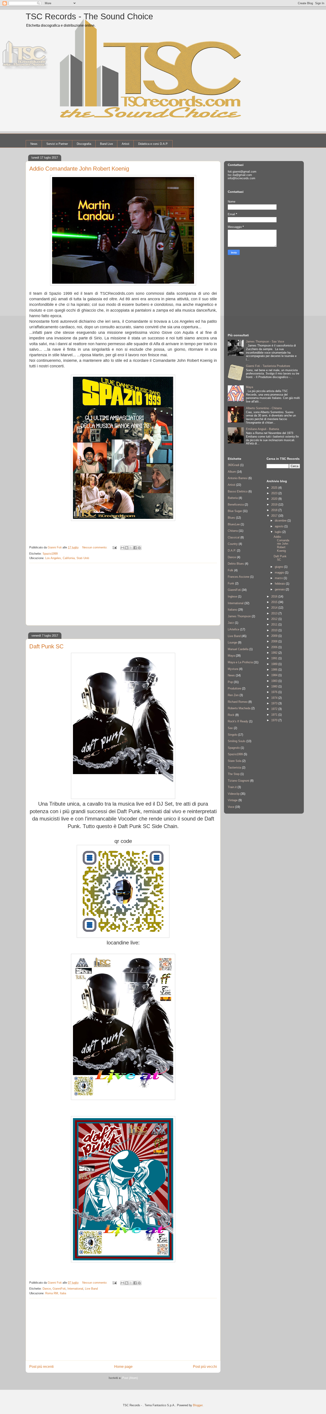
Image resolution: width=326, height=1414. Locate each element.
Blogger (197, 1405)
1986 (274, 669)
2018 (274, 510)
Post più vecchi (205, 1366)
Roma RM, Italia (55, 1293)
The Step (234, 774)
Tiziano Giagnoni (238, 780)
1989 (274, 664)
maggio (280, 572)
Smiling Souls (236, 741)
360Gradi (233, 465)
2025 (274, 487)
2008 (274, 641)
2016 (274, 596)
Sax (230, 728)
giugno (279, 566)
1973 (274, 703)
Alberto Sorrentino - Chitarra (264, 408)
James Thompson (239, 616)
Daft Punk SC (46, 646)
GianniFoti (59, 1288)
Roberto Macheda (239, 708)
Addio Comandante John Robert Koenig (79, 168)
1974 (274, 697)
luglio (278, 532)
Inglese (232, 596)
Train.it (232, 787)
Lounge (232, 642)
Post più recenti (41, 1366)
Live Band (91, 1288)
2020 (274, 498)
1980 (274, 686)
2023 (274, 493)
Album (232, 471)
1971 (274, 714)
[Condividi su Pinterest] (139, 548)
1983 (274, 681)
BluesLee (234, 524)
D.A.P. (232, 550)
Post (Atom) (130, 1378)
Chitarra (233, 530)
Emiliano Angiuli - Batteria (262, 429)
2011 (274, 624)
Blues (231, 517)
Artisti (125, 143)
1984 (274, 675)
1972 (274, 709)
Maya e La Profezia (240, 662)
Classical (234, 537)
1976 (274, 692)
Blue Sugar (235, 511)
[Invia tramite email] (122, 548)
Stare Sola (234, 761)
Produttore (234, 688)
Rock (231, 715)
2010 (274, 630)
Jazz (231, 622)
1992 (274, 652)
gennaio (280, 589)
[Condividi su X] (131, 548)
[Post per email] (114, 547)
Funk (231, 583)
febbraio (280, 583)
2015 (274, 602)
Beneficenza (236, 504)
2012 (274, 619)
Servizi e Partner (57, 143)
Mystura (233, 669)
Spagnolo (234, 747)
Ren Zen (233, 695)
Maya (249, 387)
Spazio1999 (50, 553)
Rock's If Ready (238, 721)
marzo (279, 578)
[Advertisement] (123, 594)
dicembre (281, 520)
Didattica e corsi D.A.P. (153, 143)
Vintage (233, 800)
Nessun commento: (95, 547)
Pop (230, 682)
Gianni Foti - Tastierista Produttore (268, 366)
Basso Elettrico (237, 491)
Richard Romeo (237, 701)
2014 (274, 607)
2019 (274, 504)
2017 (274, 515)
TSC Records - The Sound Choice (89, 16)
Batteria (233, 498)
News (33, 143)
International (75, 1288)
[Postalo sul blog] (126, 548)
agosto (279, 526)
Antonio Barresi (237, 478)
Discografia (84, 143)
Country (233, 544)
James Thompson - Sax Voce (265, 341)
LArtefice (233, 629)
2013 (274, 613)
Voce (231, 807)
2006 (274, 647)
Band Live (106, 143)
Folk (230, 570)
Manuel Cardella (238, 649)
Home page (123, 1366)
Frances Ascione (238, 576)
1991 (274, 658)
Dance (47, 1288)
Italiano (232, 609)
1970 (274, 720)
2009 (274, 635)
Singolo (232, 734)
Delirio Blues (236, 563)
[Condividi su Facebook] (135, 548)
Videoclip (234, 793)
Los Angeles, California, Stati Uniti (67, 558)
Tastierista (234, 767)
